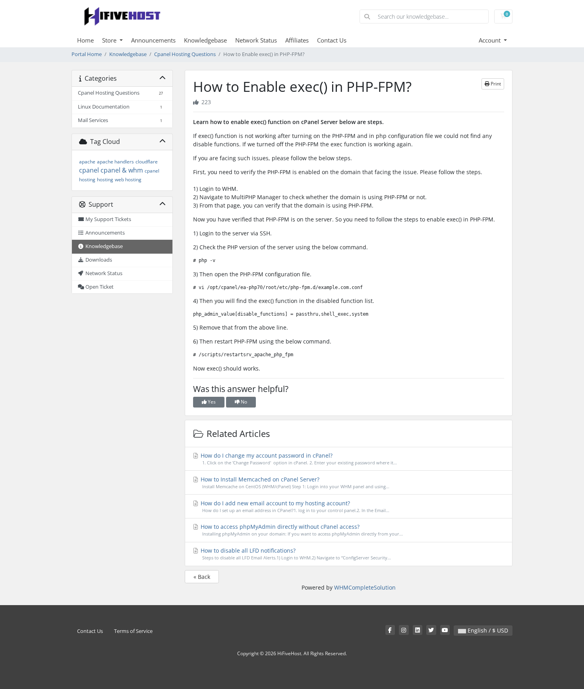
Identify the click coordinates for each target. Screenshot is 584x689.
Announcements (153, 40)
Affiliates (297, 40)
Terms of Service (133, 631)
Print (495, 83)
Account (490, 40)
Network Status (256, 40)
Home (85, 40)
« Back (201, 576)
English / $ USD (487, 630)
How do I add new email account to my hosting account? (294, 506)
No (243, 401)
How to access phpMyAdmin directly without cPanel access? (301, 530)
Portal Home (87, 54)
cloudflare (146, 161)
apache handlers (115, 161)
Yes (211, 401)
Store (110, 40)
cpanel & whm (122, 170)
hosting (105, 179)
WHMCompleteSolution (365, 587)
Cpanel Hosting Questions (185, 54)
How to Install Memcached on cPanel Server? (294, 482)
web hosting (128, 179)
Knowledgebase (205, 40)
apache (87, 161)
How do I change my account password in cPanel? (298, 459)
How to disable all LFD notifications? (295, 554)
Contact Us (331, 40)
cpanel (89, 170)
